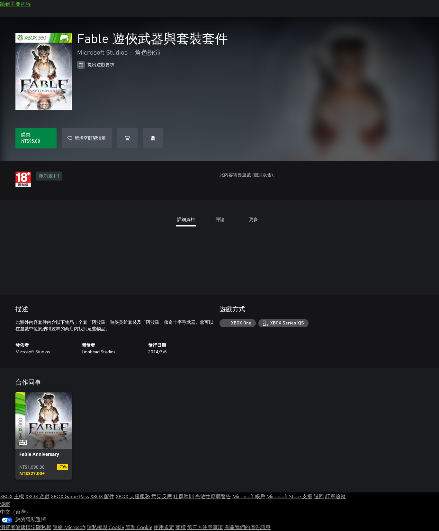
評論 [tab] (220, 219)
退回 (319, 496)
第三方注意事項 (205, 527)
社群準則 (183, 496)
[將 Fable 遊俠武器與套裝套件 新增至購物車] (127, 138)
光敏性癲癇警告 (213, 496)
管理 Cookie (138, 527)
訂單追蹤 (335, 496)
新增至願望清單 (90, 138)
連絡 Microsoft (69, 527)
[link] (43, 436)
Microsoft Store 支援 (289, 496)
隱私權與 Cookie (105, 527)
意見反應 (161, 496)
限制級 (46, 176)
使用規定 (164, 527)
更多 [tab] (253, 219)
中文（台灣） (15, 511)
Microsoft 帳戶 (248, 496)
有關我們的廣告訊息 (247, 527)
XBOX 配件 (102, 496)
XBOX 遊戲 (37, 496)
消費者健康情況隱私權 (25, 527)
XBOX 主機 (12, 496)
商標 (180, 527)
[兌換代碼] (153, 138)
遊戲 (5, 503)
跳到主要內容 (15, 3)
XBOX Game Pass (70, 496)
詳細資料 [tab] (186, 219)
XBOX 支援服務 (133, 496)
